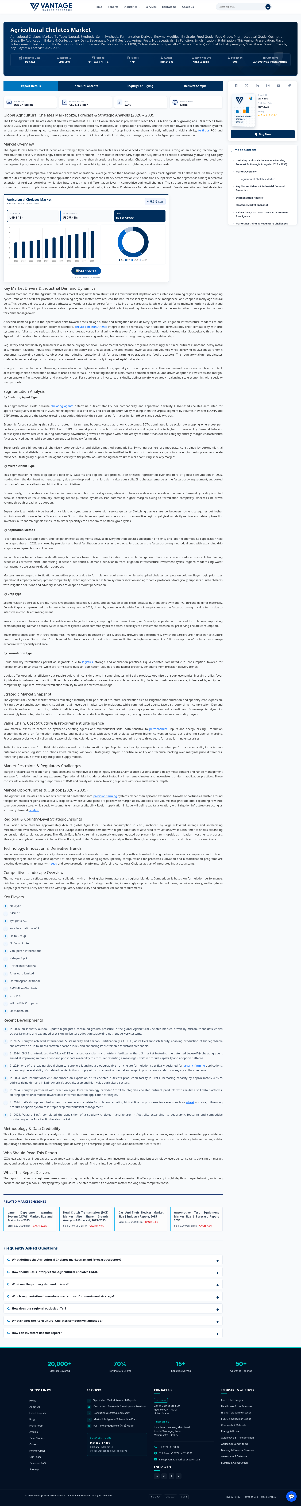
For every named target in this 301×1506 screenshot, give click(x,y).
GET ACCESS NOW (167, 777)
